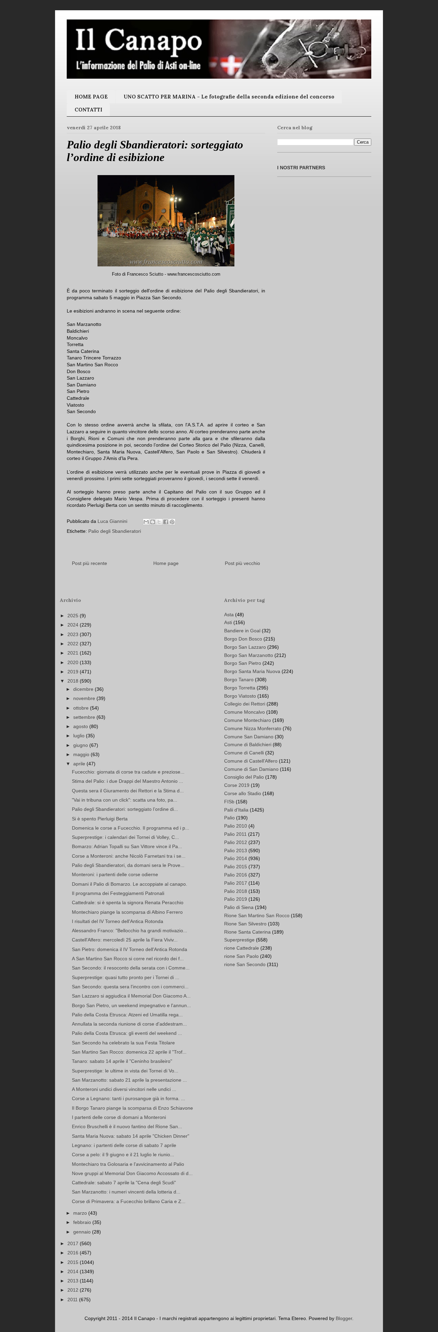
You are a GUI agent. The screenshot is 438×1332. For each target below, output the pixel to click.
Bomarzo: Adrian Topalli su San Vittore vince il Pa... (127, 846)
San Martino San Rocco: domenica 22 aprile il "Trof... (129, 1052)
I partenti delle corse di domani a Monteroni (119, 1117)
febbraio (82, 1222)
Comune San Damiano (248, 736)
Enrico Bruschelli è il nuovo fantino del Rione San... (127, 1126)
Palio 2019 (235, 899)
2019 (73, 671)
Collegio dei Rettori (244, 704)
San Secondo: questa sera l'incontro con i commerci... (130, 986)
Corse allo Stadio (242, 793)
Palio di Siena (239, 907)
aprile (80, 763)
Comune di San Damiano (251, 769)
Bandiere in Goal (242, 630)
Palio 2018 (235, 891)
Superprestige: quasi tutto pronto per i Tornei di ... (125, 977)
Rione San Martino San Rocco (256, 915)
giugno (81, 745)
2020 (73, 662)
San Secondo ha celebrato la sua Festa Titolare (123, 1042)
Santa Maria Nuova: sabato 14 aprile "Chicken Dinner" (130, 1136)
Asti (228, 622)
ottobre (81, 708)
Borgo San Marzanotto (248, 655)
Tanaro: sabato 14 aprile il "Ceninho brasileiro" (122, 1061)
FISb (229, 801)
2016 (73, 1252)
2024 (73, 625)
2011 (73, 1299)
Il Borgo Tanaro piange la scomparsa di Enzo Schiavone (132, 1108)
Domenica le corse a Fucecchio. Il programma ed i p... (130, 828)
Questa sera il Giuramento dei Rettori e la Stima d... (128, 790)
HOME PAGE (91, 96)
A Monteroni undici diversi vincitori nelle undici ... (124, 1089)
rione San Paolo (241, 956)
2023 (73, 634)
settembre (84, 717)
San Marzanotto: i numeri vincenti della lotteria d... (126, 1192)
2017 (73, 1243)
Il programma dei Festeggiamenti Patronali (118, 893)
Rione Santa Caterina (247, 932)
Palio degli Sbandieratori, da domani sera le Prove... (128, 865)
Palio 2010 (235, 826)
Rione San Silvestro (245, 923)
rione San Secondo (245, 964)
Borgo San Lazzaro (245, 647)
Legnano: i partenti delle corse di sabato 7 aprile (124, 1145)
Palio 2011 (235, 834)
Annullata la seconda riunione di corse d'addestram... (129, 1024)
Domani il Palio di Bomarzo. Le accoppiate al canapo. (129, 884)
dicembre (84, 689)
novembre (84, 698)
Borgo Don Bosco (243, 639)
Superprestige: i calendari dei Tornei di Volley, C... (125, 837)
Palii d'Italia (236, 810)
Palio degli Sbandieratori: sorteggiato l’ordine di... (125, 809)
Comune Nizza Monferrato (252, 728)
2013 (73, 1280)
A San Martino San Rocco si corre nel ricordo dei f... (128, 958)
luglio (79, 735)
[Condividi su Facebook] (165, 521)
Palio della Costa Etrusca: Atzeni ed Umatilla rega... (127, 1014)
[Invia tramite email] (146, 521)
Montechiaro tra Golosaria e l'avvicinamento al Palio (128, 1164)
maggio (82, 754)
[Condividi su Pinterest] (172, 521)
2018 (73, 681)
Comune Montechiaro (247, 720)
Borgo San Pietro (242, 663)
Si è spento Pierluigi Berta (100, 818)
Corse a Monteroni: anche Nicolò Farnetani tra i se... (128, 856)
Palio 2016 (235, 875)
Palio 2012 (235, 842)
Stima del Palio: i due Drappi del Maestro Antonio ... (127, 781)
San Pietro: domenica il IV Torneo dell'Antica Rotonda (129, 949)
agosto (81, 726)
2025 (73, 615)
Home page (166, 563)
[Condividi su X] (159, 521)
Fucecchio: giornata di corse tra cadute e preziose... (128, 772)
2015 (73, 1262)
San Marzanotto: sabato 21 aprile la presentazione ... (129, 1080)
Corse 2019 (236, 785)
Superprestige (239, 939)
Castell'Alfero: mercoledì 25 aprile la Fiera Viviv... (125, 939)
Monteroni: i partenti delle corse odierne (115, 874)
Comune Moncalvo (244, 712)
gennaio (82, 1232)
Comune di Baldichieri (247, 744)
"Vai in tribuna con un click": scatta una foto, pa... (124, 800)
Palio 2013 (235, 850)
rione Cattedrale (241, 948)
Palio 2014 (235, 858)
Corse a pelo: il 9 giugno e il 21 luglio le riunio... (123, 1154)
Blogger (344, 1318)
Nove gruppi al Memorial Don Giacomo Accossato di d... (132, 1173)
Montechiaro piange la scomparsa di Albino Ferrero (127, 912)
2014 (73, 1271)
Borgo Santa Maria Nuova (252, 671)
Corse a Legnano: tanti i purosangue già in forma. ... (128, 1098)
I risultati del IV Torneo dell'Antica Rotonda (117, 921)
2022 (73, 643)
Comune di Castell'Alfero (251, 761)
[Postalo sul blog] (152, 521)
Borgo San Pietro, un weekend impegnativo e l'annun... (131, 1005)
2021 (73, 653)
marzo (80, 1213)
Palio (229, 817)
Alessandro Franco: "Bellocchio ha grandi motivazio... (129, 930)
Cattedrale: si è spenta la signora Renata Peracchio (127, 902)
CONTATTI (88, 109)
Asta (229, 614)
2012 (73, 1290)
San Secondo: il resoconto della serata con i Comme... (131, 968)
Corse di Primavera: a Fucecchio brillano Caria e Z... (128, 1201)
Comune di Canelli (244, 752)
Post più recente (89, 563)
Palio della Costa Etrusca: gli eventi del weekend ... (127, 1033)
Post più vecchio (242, 563)
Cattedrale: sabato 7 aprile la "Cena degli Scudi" (124, 1182)
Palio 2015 (235, 866)
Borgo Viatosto (240, 696)
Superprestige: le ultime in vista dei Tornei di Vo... (125, 1070)
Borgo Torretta (239, 687)
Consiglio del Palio (244, 777)
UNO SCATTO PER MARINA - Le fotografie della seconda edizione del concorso (229, 96)
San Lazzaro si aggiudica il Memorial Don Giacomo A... (131, 996)
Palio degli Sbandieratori (114, 531)
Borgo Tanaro (239, 679)
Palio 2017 (235, 883)
